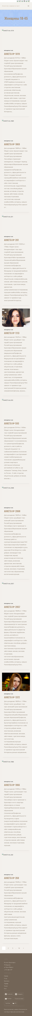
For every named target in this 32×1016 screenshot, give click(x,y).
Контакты (6, 981)
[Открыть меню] (28, 6)
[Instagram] (20, 1)
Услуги (6, 986)
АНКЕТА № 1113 (11, 333)
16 (19, 948)
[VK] (22, 1)
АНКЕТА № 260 (11, 878)
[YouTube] (26, 1)
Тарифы (6, 983)
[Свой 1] (24, 1)
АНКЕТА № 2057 (12, 607)
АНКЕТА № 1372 (12, 697)
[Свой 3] (29, 1)
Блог (5, 988)
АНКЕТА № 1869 (12, 144)
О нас (5, 978)
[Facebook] (18, 1)
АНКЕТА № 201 (11, 240)
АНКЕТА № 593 (11, 423)
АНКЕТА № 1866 (12, 785)
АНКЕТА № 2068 (12, 511)
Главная (6, 976)
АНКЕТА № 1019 (12, 54)
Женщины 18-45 (8, 50)
